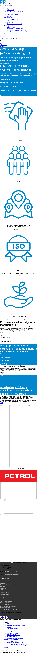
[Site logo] (3, 5)
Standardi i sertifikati (12, 14)
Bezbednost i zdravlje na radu (15, 28)
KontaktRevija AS (3, 587)
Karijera (2, 583)
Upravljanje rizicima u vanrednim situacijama (19, 31)
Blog (1, 589)
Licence (9, 13)
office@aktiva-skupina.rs (8, 4)
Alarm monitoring (12, 22)
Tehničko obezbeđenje (13, 21)
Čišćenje (17, 4)
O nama (2, 582)
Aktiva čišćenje (4, 594)
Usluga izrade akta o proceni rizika (16, 30)
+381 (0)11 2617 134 (11, 571)
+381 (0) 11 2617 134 (11, 38)
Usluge (9, 16)
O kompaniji (10, 10)
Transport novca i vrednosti (14, 24)
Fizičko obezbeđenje (12, 19)
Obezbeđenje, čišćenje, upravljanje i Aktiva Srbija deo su (16, 390)
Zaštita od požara (11, 27)
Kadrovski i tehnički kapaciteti (15, 11)
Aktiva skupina (4, 592)
